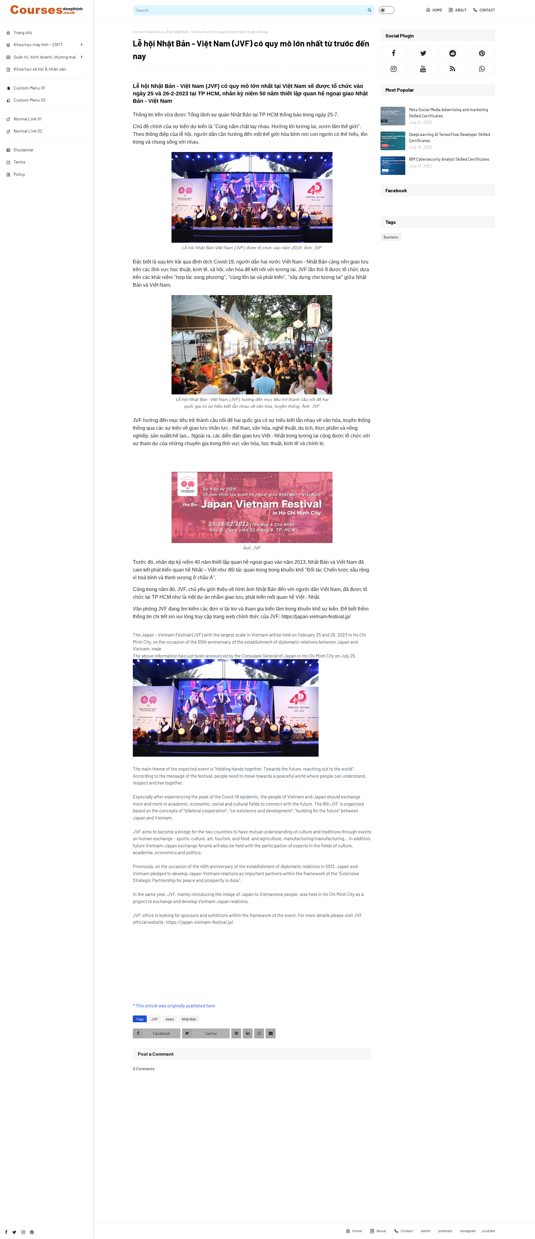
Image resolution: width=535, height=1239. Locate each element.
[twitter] (14, 1232)
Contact (487, 10)
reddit (425, 1230)
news (170, 1019)
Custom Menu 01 (29, 87)
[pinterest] (32, 1232)
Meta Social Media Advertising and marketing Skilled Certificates (448, 112)
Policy (19, 174)
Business (391, 237)
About (461, 10)
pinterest (445, 1230)
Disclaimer (24, 149)
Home (437, 10)
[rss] (452, 68)
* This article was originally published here (174, 1005)
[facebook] (6, 1232)
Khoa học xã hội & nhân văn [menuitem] (40, 69)
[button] (386, 10)
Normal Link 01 (27, 118)
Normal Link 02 (28, 130)
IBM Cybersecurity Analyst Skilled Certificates (449, 159)
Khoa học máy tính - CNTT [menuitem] (38, 44)
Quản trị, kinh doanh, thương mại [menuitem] (45, 56)
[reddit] (452, 52)
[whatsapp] (482, 68)
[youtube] (423, 68)
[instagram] (23, 1232)
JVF (154, 1019)
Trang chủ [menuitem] (23, 32)
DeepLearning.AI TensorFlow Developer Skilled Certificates (449, 137)
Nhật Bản (153, 31)
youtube (488, 1230)
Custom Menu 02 (30, 99)
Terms (19, 161)
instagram (468, 1230)
